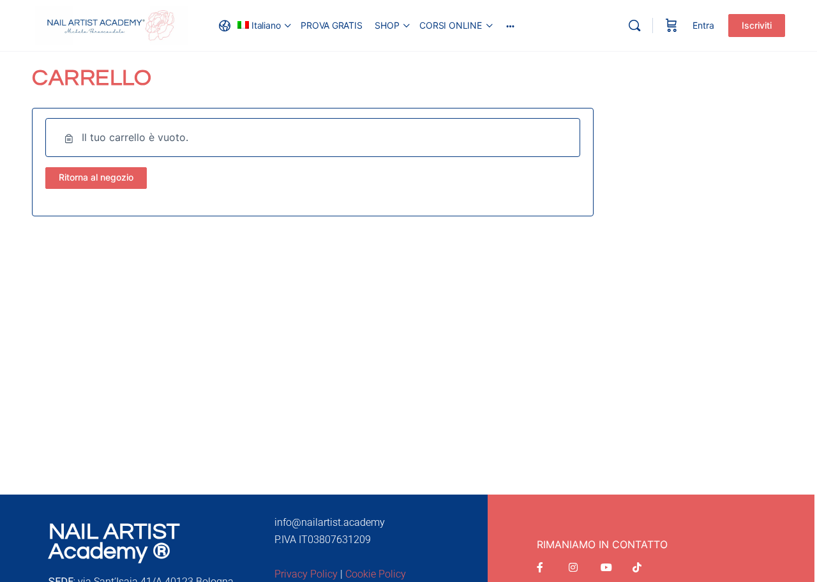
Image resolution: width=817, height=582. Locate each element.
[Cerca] (634, 25)
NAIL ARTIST (114, 531)
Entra (703, 25)
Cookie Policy (375, 574)
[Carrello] (671, 25)
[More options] (510, 25)
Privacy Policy (306, 574)
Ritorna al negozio (96, 177)
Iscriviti (757, 25)
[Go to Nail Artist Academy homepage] (111, 24)
